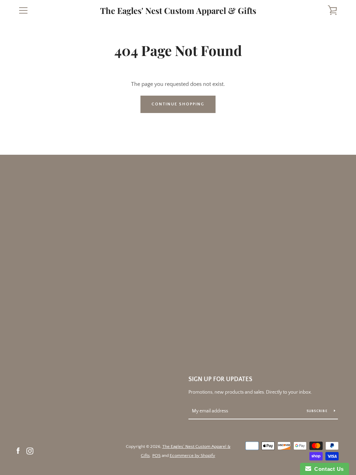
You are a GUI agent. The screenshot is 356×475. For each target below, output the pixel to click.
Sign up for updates (220, 379)
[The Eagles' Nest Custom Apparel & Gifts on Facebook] (18, 451)
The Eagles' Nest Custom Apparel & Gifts (178, 11)
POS (156, 455)
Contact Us (327, 469)
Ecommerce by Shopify (192, 455)
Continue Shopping (178, 104)
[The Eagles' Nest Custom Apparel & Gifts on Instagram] (29, 451)
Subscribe (318, 411)
